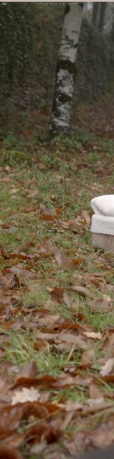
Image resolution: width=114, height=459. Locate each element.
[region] (57, 230)
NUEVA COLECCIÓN (40, 3)
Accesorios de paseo (70, 3)
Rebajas (76, 3)
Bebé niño (51, 4)
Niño (60, 4)
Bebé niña (46, 4)
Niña (56, 4)
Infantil (64, 4)
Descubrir (57, 232)
